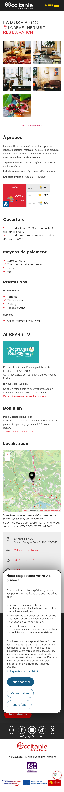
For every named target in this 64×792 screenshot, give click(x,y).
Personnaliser (20, 693)
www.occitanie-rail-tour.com (18, 431)
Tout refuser (19, 705)
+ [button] (7, 454)
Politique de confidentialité (22, 671)
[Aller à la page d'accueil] (19, 5)
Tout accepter (20, 682)
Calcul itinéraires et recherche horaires (24, 396)
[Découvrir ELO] (57, 775)
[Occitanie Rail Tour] (21, 362)
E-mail (17, 569)
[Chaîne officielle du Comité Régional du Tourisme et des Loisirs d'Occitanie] (32, 730)
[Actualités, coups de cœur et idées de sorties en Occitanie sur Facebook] (22, 730)
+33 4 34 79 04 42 (24, 560)
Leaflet (25, 511)
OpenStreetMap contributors (49, 511)
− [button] (7, 459)
